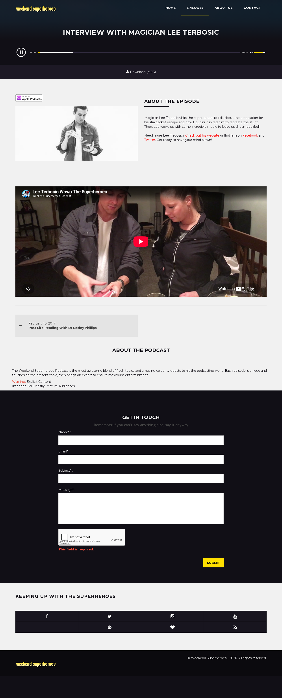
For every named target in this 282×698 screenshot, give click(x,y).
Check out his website (202, 135)
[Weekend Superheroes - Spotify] (109, 627)
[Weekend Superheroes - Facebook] (47, 616)
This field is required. (76, 549)
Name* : (64, 432)
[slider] (139, 52)
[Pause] (21, 52)
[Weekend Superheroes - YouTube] (235, 616)
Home (170, 8)
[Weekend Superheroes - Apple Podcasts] (47, 627)
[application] (141, 52)
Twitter (149, 140)
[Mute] (251, 52)
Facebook (250, 135)
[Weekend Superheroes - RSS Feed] (235, 627)
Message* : (66, 490)
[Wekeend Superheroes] (36, 664)
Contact (252, 8)
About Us (224, 8)
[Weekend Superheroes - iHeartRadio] (172, 627)
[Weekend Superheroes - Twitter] (109, 616)
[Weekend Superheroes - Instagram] (172, 616)
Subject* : (65, 471)
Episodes (195, 8)
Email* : (64, 451)
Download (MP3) (142, 72)
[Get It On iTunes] (29, 98)
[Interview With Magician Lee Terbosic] (76, 133)
